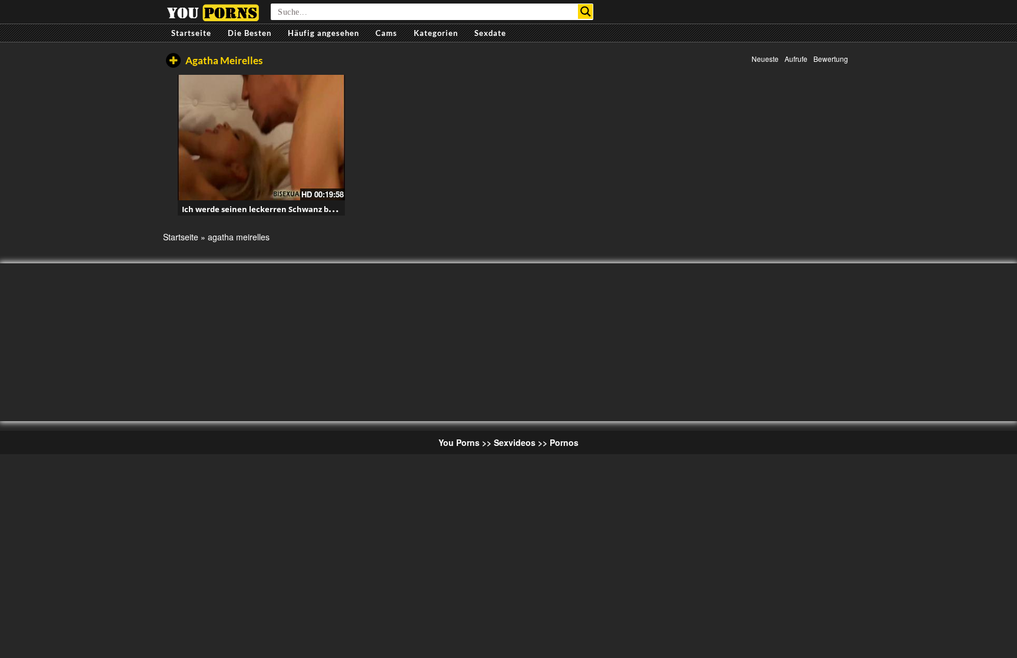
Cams (386, 33)
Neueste (765, 59)
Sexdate (490, 33)
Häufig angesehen (323, 33)
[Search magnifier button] (585, 11)
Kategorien (436, 33)
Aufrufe (796, 59)
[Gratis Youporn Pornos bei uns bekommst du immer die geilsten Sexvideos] (213, 11)
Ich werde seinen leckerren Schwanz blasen (265, 209)
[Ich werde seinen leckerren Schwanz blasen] (261, 137)
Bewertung (830, 59)
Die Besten (249, 33)
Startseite (191, 33)
